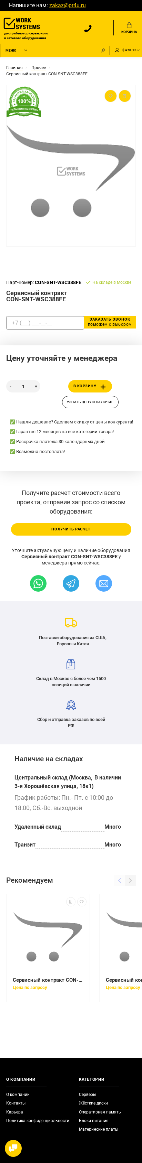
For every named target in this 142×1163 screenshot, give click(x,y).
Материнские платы (98, 1129)
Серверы (87, 1094)
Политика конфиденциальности (37, 1120)
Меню (11, 50)
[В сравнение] (70, 901)
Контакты (16, 1103)
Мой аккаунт (117, 50)
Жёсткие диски (93, 1103)
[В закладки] (82, 901)
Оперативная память (100, 1112)
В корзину (85, 386)
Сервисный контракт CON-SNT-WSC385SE (48, 980)
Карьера (14, 1112)
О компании (18, 1094)
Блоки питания (94, 1120)
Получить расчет (70, 529)
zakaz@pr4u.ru (67, 5)
